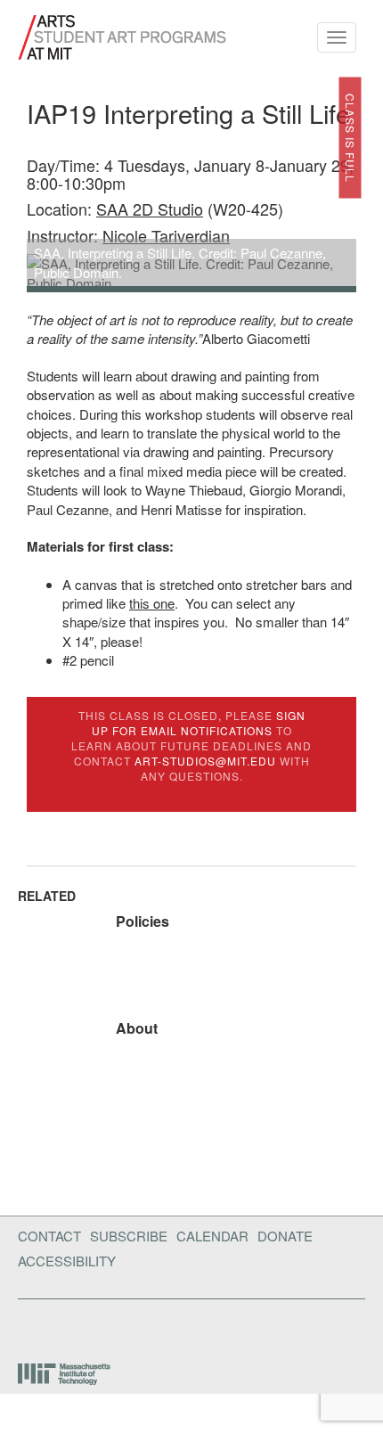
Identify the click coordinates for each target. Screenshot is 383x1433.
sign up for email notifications (199, 723)
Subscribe (128, 1235)
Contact (49, 1235)
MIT (65, 1374)
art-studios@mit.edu (205, 760)
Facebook (23, 1327)
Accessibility (67, 1260)
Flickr (51, 1327)
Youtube (97, 1327)
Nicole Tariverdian (166, 235)
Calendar (212, 1235)
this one (152, 603)
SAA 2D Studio (149, 208)
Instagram (143, 1327)
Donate (285, 1235)
